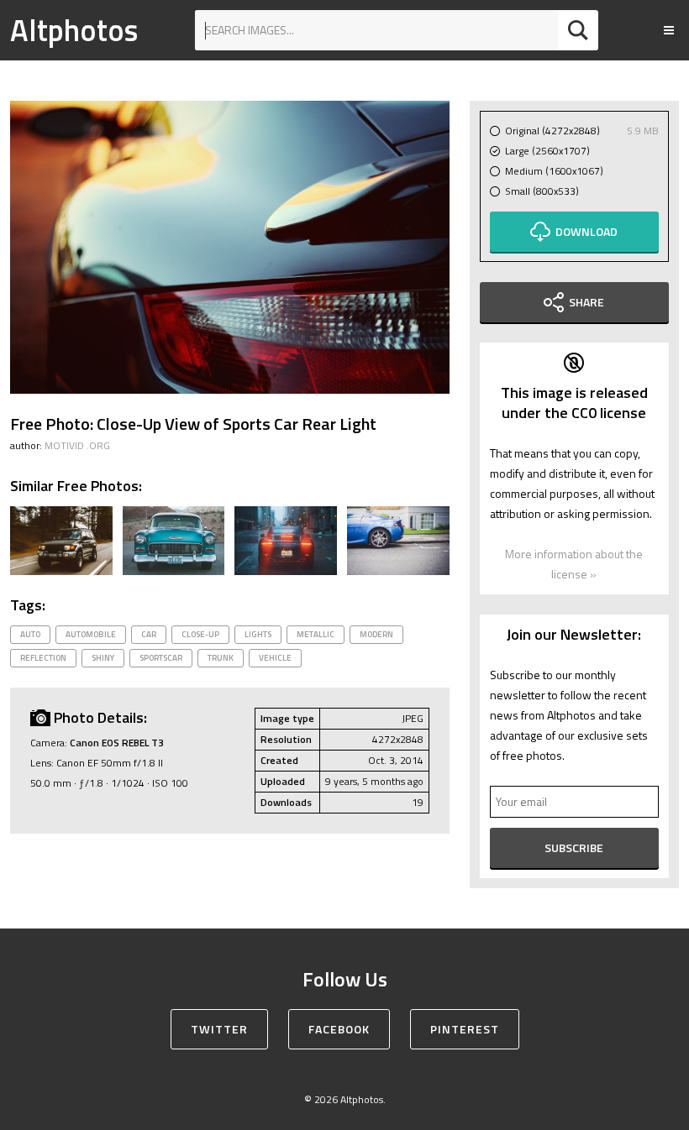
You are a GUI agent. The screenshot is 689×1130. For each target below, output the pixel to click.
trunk (221, 657)
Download (586, 231)
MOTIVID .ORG (77, 445)
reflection (43, 657)
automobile (91, 634)
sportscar (160, 657)
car (148, 634)
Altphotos (74, 30)
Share (586, 302)
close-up (200, 634)
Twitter (219, 1029)
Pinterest (464, 1029)
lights (258, 634)
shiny (103, 657)
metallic (315, 634)
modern (376, 634)
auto (30, 634)
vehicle (275, 657)
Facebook (339, 1029)
